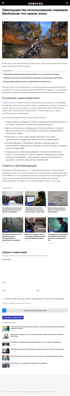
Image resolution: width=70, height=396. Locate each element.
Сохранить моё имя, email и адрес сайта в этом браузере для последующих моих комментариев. (34, 299)
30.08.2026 (13, 330)
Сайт (37, 290)
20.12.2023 (5, 18)
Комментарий (7, 259)
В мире (6, 204)
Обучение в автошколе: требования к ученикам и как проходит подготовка (33, 78)
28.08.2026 (51, 214)
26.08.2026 (5, 242)
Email (4, 290)
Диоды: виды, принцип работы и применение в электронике (27, 81)
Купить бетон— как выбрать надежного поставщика (28, 363)
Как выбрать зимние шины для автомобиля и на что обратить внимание (31, 74)
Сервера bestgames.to (9, 102)
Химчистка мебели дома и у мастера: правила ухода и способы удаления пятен (35, 236)
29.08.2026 (5, 214)
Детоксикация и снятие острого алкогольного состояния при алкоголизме (36, 356)
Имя (4, 282)
